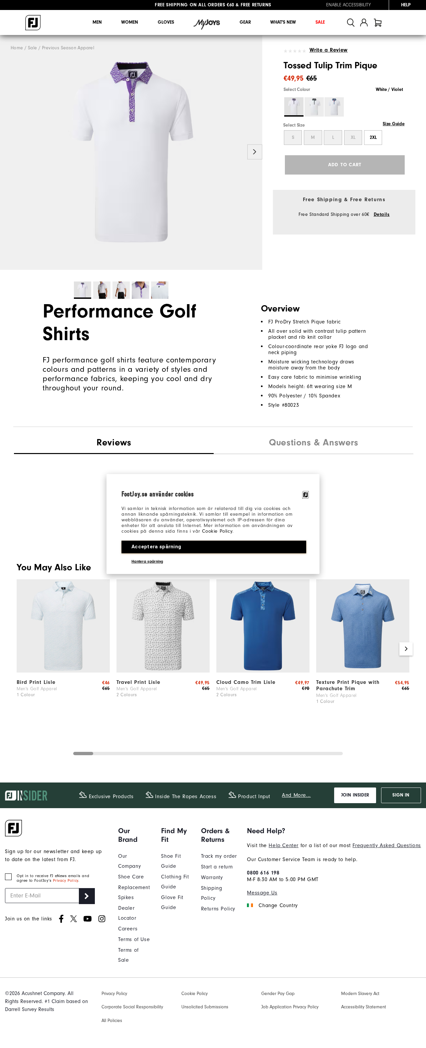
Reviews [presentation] (114, 442)
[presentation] (313, 443)
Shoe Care (131, 877)
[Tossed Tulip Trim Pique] (131, 152)
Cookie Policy (217, 531)
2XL (373, 137)
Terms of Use (134, 939)
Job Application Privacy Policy (290, 1007)
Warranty (212, 877)
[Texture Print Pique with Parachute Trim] (362, 671)
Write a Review (329, 50)
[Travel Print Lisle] (163, 671)
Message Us (262, 893)
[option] (131, 152)
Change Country (278, 905)
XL (353, 137)
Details (382, 214)
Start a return (217, 867)
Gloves (166, 22)
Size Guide (393, 124)
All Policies (112, 1020)
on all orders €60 (194, 5)
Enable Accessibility (348, 5)
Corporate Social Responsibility (132, 1007)
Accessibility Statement (363, 1007)
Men (97, 22)
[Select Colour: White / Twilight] (334, 107)
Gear (245, 22)
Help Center (284, 845)
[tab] (377, 22)
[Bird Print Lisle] (63, 671)
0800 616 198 (263, 873)
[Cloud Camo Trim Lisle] (263, 671)
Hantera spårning (147, 561)
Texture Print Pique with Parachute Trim (347, 685)
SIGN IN (400, 795)
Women (129, 22)
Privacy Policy (65, 880)
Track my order (219, 856)
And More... (296, 795)
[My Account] (363, 22)
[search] (350, 22)
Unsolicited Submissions (204, 1007)
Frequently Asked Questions (386, 845)
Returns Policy (218, 909)
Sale (320, 22)
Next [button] (254, 152)
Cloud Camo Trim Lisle (246, 682)
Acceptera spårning (156, 547)
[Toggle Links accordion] (134, 835)
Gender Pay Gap (278, 993)
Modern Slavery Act (360, 993)
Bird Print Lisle (36, 682)
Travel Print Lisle (138, 682)
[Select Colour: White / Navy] (314, 107)
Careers (127, 929)
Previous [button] (7, 152)
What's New (283, 22)
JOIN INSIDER (355, 795)
